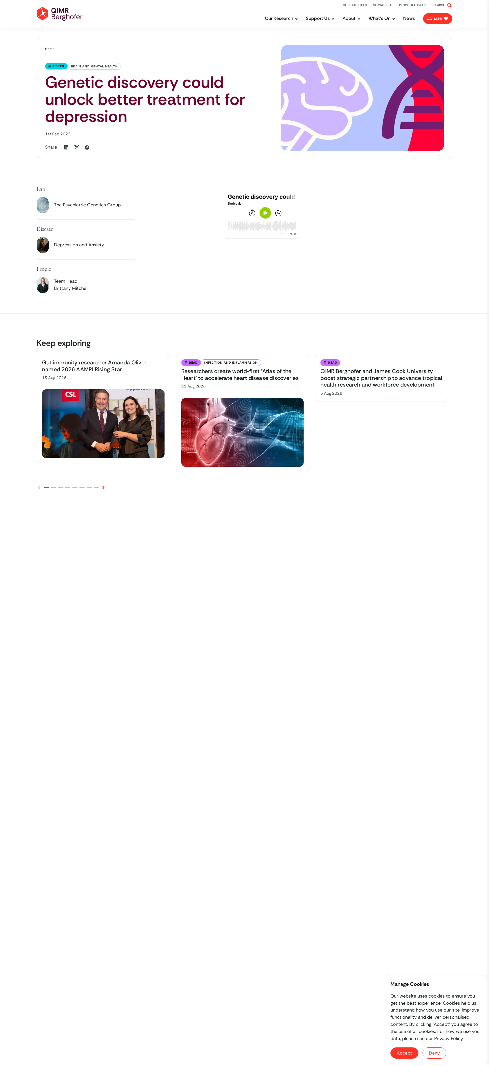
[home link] (60, 14)
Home (50, 49)
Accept (404, 1053)
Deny (434, 1053)
